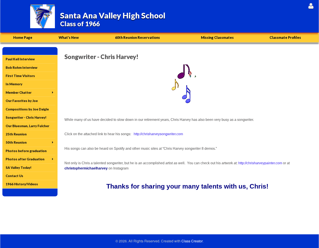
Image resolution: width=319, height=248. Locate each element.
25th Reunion (16, 134)
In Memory (14, 84)
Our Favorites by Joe (22, 101)
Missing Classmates (217, 37)
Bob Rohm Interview (21, 67)
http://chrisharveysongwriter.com (158, 134)
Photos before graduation (26, 151)
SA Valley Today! (18, 167)
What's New (69, 37)
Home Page (22, 37)
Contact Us (14, 176)
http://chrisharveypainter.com (260, 163)
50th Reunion (16, 142)
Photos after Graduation (25, 159)
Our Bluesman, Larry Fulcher (27, 126)
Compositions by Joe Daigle (27, 109)
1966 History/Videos (22, 184)
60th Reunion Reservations (137, 37)
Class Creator (192, 241)
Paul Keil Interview (20, 59)
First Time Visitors (20, 76)
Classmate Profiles (285, 37)
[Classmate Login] (311, 5)
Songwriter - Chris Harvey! (26, 117)
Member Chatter (18, 92)
